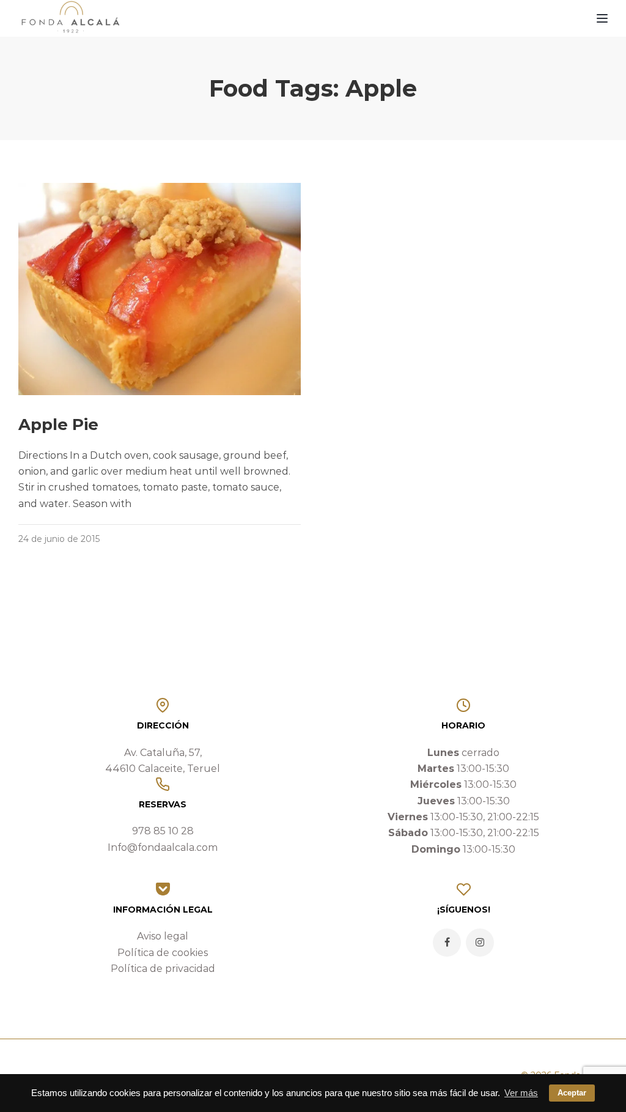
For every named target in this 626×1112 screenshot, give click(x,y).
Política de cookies (162, 952)
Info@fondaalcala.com (163, 847)
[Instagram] (480, 943)
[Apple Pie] (159, 288)
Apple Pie (58, 424)
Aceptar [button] (572, 1092)
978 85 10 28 (163, 831)
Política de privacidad (163, 968)
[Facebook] (447, 943)
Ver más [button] (521, 1093)
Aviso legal (162, 936)
